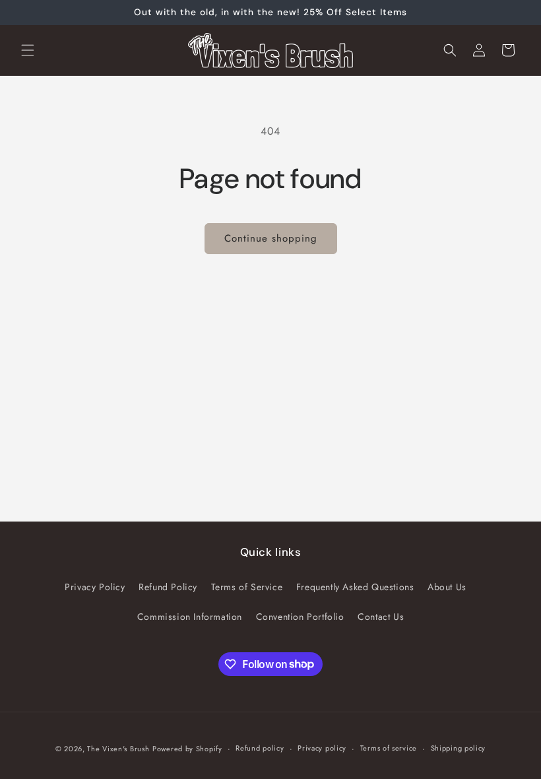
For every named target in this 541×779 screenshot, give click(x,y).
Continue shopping (270, 238)
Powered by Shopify (187, 748)
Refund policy (260, 748)
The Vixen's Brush (118, 748)
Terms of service (388, 748)
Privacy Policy (95, 586)
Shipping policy (458, 748)
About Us (447, 586)
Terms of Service (247, 586)
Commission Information (189, 616)
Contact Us (381, 616)
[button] (27, 50)
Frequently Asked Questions (355, 586)
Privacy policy (322, 748)
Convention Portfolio (300, 616)
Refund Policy (168, 586)
